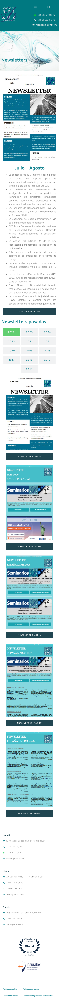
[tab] (11, 332)
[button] (35, 7)
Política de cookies (10, 989)
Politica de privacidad (31, 989)
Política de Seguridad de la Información (39, 996)
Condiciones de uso (10, 996)
